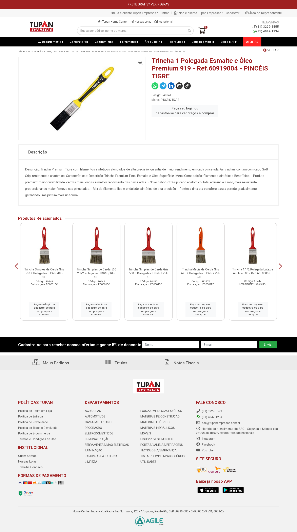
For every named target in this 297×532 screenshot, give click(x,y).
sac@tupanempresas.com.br (220, 423)
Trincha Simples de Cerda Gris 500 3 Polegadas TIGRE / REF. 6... (149, 273)
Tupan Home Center (114, 21)
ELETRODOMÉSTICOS (99, 433)
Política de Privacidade (33, 422)
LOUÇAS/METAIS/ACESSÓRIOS (161, 411)
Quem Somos (27, 456)
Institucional (165, 21)
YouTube (207, 450)
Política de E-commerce (34, 433)
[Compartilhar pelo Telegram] (163, 85)
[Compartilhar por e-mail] (179, 85)
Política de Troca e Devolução (38, 428)
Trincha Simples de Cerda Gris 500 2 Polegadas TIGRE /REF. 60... (44, 273)
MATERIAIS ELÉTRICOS (155, 422)
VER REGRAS (160, 4)
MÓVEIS (145, 433)
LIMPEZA (91, 462)
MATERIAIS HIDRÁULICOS (157, 428)
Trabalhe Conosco (30, 467)
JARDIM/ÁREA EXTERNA (101, 456)
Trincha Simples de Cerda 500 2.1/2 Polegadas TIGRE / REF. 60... (96, 273)
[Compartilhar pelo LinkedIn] (171, 85)
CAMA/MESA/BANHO (99, 422)
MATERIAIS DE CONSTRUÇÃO (160, 416)
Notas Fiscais (186, 363)
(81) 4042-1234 (267, 31)
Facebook (208, 444)
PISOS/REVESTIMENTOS (156, 439)
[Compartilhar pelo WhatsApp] (155, 85)
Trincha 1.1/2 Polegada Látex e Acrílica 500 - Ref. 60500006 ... (252, 271)
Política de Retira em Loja (35, 411)
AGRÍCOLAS (93, 411)
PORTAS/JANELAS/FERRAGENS (161, 445)
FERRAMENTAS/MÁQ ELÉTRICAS (107, 445)
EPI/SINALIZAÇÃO (97, 439)
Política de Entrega (30, 416)
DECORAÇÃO (93, 428)
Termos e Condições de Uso (37, 439)
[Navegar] (16, 266)
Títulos (120, 363)
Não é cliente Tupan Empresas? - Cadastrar (209, 13)
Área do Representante (265, 13)
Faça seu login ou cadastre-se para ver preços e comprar (185, 110)
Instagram (208, 439)
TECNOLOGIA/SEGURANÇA (158, 450)
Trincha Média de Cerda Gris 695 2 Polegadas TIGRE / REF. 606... (200, 273)
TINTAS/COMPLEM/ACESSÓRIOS (162, 456)
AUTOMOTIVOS (95, 416)
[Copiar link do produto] (187, 85)
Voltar (272, 50)
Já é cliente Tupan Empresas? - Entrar (142, 13)
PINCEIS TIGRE (170, 99)
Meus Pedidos (55, 363)
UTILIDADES (148, 462)
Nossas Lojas (142, 21)
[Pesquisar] (189, 30)
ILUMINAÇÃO (93, 450)
